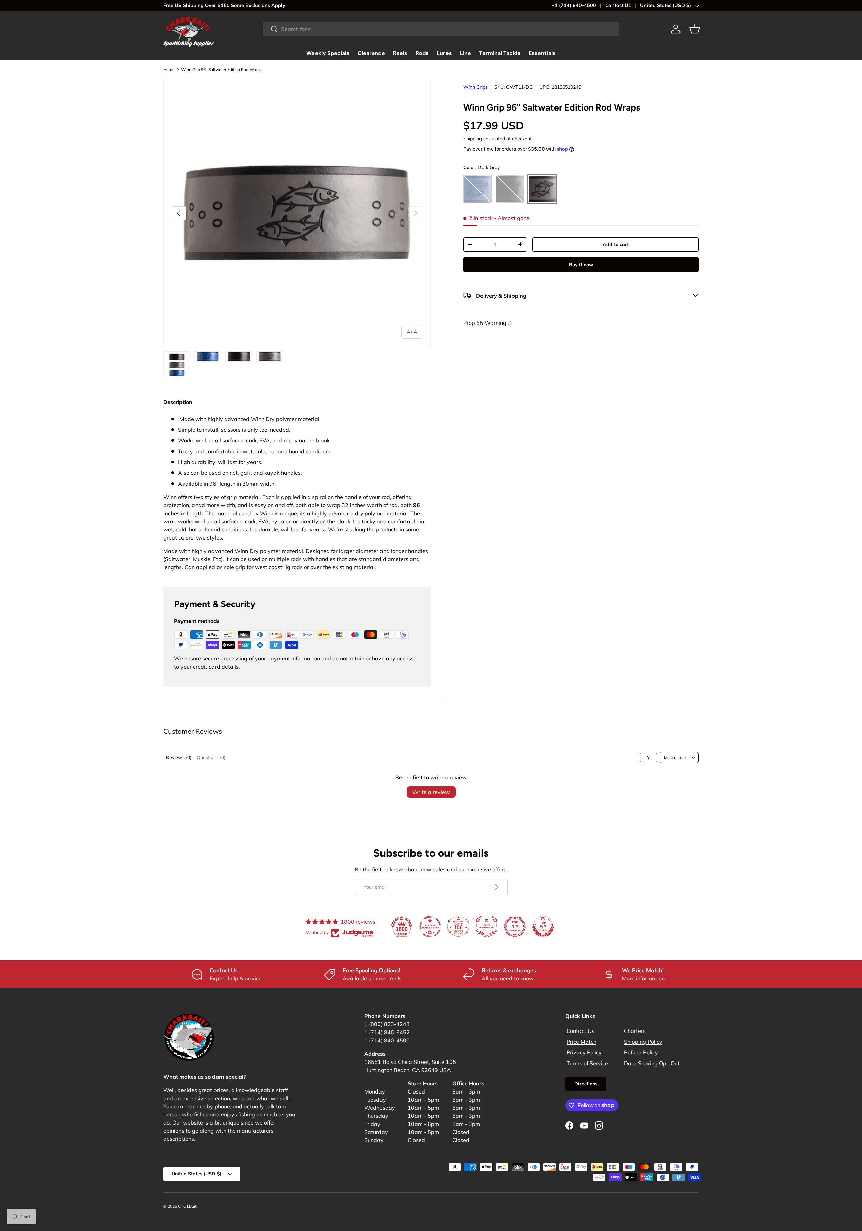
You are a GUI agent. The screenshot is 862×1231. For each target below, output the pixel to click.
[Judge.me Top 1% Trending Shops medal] (515, 926)
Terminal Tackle (500, 53)
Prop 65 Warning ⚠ (487, 322)
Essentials (542, 53)
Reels (400, 53)
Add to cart (616, 244)
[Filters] (648, 757)
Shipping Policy (643, 1041)
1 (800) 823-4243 (387, 1024)
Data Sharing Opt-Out (652, 1063)
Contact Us (618, 5)
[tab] (177, 402)
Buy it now (581, 264)
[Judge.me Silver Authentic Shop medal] (486, 926)
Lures (444, 53)
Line (465, 53)
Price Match (581, 1041)
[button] (694, 29)
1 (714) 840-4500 (387, 1040)
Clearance (371, 53)
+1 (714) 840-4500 (574, 5)
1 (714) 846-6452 (387, 1032)
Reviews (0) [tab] (178, 757)
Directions (585, 1084)
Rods (422, 53)
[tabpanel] (297, 493)
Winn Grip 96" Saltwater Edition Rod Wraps (221, 69)
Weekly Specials (328, 53)
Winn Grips (475, 87)
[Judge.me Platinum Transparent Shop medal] (430, 926)
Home (169, 69)
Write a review (431, 792)
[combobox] (441, 29)
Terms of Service (587, 1063)
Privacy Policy (584, 1052)
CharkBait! (187, 1206)
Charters (635, 1030)
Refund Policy (641, 1052)
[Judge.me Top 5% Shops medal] (543, 926)
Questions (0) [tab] (211, 757)
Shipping (472, 138)
